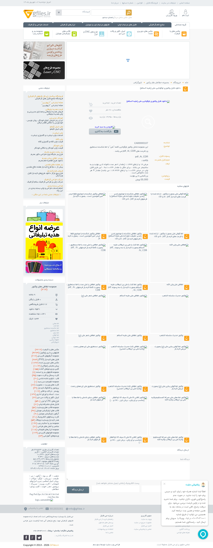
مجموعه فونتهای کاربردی (45, 433)
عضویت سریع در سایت (142, 523)
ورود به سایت (146, 519)
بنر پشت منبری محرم (54, 152)
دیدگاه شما (185, 459)
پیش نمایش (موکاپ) (46, 366)
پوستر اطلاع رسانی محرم (52, 158)
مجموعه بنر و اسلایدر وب (37, 32)
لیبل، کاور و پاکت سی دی (117, 32)
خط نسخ (56, 333)
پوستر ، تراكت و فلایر (46, 391)
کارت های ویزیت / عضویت (45, 385)
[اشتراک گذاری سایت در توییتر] (39, 537)
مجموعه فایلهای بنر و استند (45, 372)
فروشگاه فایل (152, 3)
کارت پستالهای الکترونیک (45, 417)
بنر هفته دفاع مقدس (54, 165)
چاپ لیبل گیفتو (56, 127)
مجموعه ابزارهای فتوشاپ (45, 430)
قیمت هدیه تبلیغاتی (54, 109)
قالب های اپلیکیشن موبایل (63, 32)
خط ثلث (56, 326)
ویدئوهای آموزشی (48, 436)
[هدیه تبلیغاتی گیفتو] (44, 258)
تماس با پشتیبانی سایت (142, 529)
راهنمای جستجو (108, 18)
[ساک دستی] (44, 220)
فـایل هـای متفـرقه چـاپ (46, 404)
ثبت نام (185, 15)
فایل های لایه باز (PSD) (45, 360)
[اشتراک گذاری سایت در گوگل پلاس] (32, 537)
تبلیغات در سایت (168, 3)
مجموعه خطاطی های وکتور (44, 288)
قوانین (139, 3)
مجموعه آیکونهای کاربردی (45, 356)
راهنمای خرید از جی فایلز (104, 519)
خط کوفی (56, 335)
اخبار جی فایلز (146, 526)
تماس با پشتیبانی (35, 508)
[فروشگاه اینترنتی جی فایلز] (37, 18)
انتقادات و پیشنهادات (105, 529)
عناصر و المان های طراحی (46, 426)
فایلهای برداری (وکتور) (45, 353)
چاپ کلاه (59, 139)
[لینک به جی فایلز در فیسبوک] (26, 537)
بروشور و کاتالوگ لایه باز (46, 388)
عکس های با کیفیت (175, 32)
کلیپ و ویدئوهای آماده (46, 369)
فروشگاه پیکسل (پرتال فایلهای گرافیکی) (45, 96)
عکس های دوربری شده (145, 32)
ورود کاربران (171, 15)
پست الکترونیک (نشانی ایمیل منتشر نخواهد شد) (117, 483)
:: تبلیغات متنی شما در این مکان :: (47, 195)
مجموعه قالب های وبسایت (45, 407)
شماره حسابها (127, 3)
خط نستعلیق (54, 331)
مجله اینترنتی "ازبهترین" (52, 103)
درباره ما (115, 3)
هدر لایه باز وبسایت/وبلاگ (45, 420)
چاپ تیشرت (58, 133)
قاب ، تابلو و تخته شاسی (46, 379)
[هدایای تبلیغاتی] (44, 267)
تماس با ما (109, 533)
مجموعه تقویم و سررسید (46, 382)
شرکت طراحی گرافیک (53, 180)
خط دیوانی (55, 338)
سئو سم (96, 545)
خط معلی (56, 324)
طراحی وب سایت (113, 545)
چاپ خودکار (58, 146)
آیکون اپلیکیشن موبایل (46, 414)
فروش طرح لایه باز (55, 171)
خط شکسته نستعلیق (51, 328)
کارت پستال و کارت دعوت (45, 375)
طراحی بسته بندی (55, 186)
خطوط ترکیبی (54, 340)
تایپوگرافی (55, 342)
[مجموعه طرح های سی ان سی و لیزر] (44, 78)
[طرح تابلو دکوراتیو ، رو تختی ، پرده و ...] (44, 58)
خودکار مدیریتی (56, 118)
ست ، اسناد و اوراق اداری (44, 394)
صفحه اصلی (184, 3)
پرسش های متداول (106, 523)
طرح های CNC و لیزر (90, 33)
